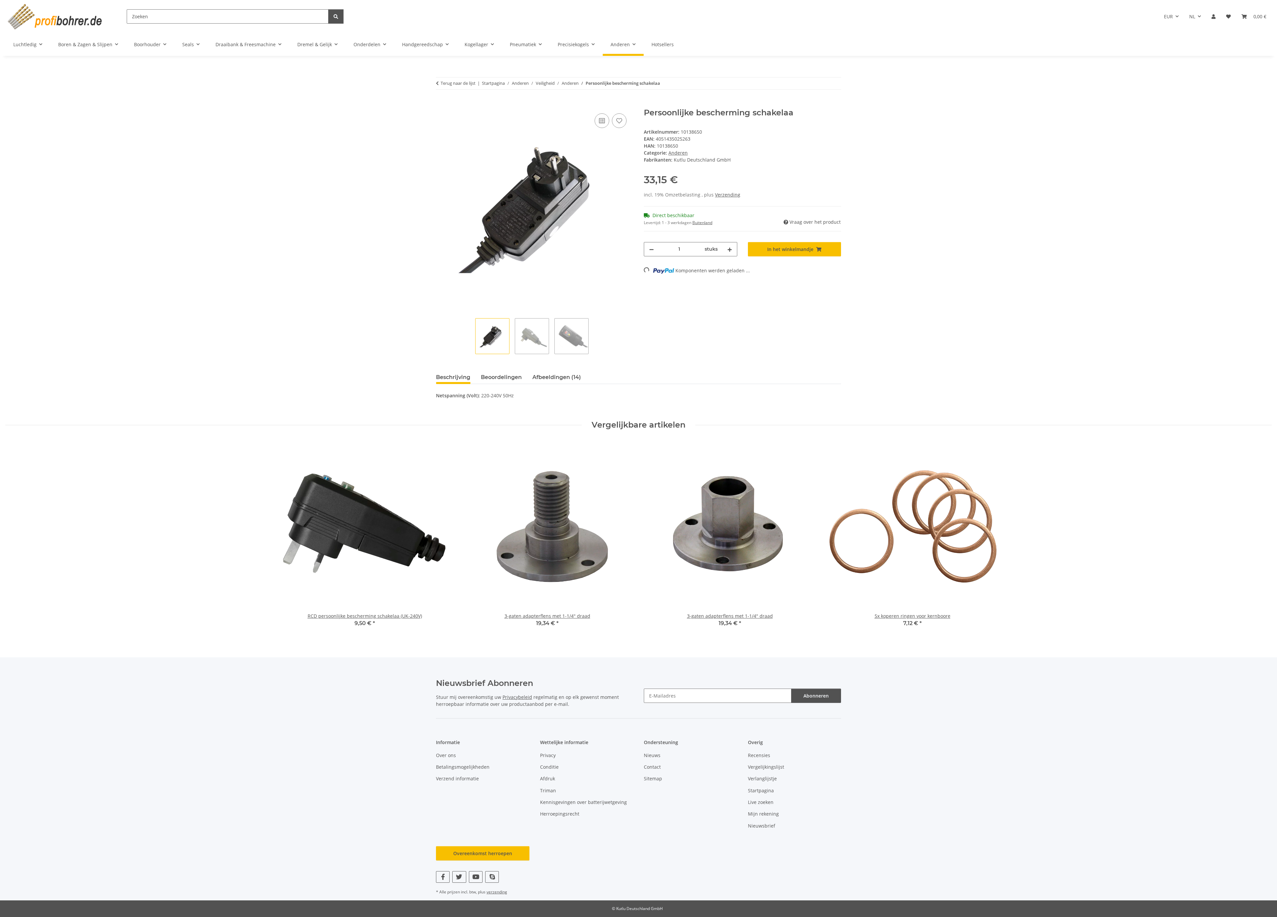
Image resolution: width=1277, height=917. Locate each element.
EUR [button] (1168, 16)
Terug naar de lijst (458, 83)
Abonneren (816, 696)
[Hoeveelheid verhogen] (729, 249)
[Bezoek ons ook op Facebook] (443, 877)
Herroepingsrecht (559, 814)
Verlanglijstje (762, 778)
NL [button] (1192, 16)
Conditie (549, 767)
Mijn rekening (763, 814)
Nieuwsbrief (761, 826)
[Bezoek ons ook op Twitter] (459, 877)
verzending (497, 892)
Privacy (548, 755)
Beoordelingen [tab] (501, 377)
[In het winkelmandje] (441, 104)
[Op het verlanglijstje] (619, 120)
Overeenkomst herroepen (482, 853)
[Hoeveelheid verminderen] (651, 249)
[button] (1213, 16)
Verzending (727, 195)
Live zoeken (761, 802)
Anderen (678, 153)
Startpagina (761, 790)
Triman (548, 790)
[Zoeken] (336, 16)
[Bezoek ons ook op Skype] (492, 877)
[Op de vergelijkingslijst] (602, 120)
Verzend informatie (457, 778)
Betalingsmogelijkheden (463, 767)
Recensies (759, 755)
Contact (652, 767)
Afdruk (547, 778)
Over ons (446, 755)
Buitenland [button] (702, 222)
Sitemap (653, 778)
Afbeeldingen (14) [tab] (556, 377)
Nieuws (652, 755)
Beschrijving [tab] (453, 377)
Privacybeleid (517, 697)
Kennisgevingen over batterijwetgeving (583, 802)
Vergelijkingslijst (766, 767)
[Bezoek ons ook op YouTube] (476, 877)
